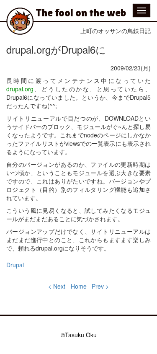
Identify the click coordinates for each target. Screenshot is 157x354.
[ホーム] (20, 21)
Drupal (15, 265)
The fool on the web (81, 12)
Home (79, 286)
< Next (56, 286)
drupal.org (19, 89)
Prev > (100, 286)
